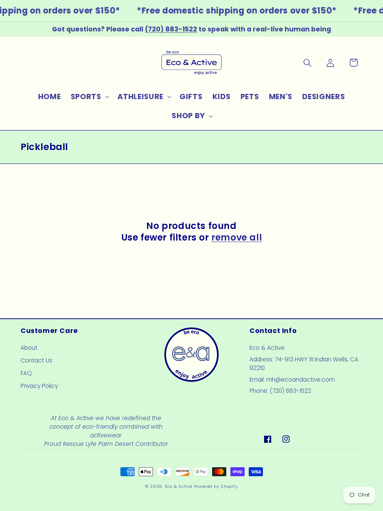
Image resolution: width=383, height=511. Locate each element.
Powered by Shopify (216, 486)
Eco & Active (178, 486)
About (29, 348)
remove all (236, 237)
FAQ (26, 373)
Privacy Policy (39, 386)
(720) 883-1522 (171, 29)
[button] (88, 96)
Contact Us (36, 360)
